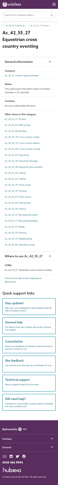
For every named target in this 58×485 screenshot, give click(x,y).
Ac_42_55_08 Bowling (15, 131)
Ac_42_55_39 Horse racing (17, 184)
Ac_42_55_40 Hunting (15, 190)
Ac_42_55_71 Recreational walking (21, 220)
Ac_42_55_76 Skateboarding (18, 238)
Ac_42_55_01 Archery (15, 119)
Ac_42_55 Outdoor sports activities (16, 25)
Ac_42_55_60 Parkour (15, 208)
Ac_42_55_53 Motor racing (18, 196)
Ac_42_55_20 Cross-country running (22, 148)
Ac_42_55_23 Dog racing (17, 154)
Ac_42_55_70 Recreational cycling (21, 214)
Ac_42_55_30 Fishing (15, 172)
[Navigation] (54, 4)
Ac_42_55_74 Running (15, 232)
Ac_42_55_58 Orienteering (17, 202)
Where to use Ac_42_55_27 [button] (24, 256)
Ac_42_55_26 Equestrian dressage (21, 160)
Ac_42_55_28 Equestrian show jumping (23, 166)
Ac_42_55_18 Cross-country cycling (22, 136)
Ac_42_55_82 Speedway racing (20, 244)
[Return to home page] (12, 4)
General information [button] (19, 62)
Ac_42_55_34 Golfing (15, 178)
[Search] (52, 15)
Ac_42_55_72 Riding (14, 226)
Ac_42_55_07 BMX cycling (17, 125)
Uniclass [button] (7, 438)
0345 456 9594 (12, 462)
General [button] (6, 447)
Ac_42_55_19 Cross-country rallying (22, 142)
